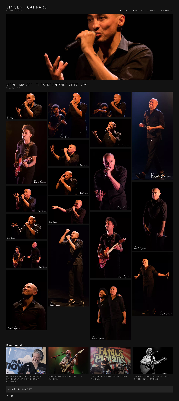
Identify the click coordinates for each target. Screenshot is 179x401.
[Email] (7, 396)
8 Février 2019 (13, 88)
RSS (30, 389)
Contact (152, 10)
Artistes (138, 10)
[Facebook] (12, 396)
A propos (167, 10)
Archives (22, 389)
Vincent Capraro (27, 7)
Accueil (125, 10)
